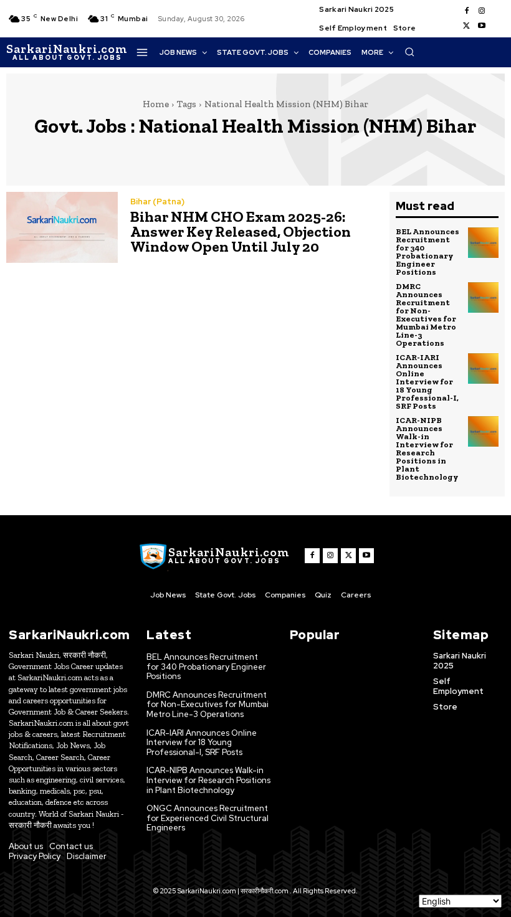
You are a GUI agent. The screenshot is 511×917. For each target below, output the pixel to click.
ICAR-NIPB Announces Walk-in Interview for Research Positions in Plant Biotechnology (427, 449)
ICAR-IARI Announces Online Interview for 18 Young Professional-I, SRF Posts (427, 382)
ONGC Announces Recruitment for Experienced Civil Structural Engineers (207, 818)
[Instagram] (481, 11)
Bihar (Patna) (157, 201)
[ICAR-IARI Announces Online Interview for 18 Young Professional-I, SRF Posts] (483, 368)
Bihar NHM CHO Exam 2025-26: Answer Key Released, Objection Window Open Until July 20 (240, 231)
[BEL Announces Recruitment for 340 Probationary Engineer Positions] (483, 243)
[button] (409, 52)
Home (156, 104)
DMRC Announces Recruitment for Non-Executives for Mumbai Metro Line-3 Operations (426, 315)
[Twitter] (466, 26)
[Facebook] (466, 11)
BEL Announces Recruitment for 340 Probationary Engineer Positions (427, 252)
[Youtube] (481, 26)
